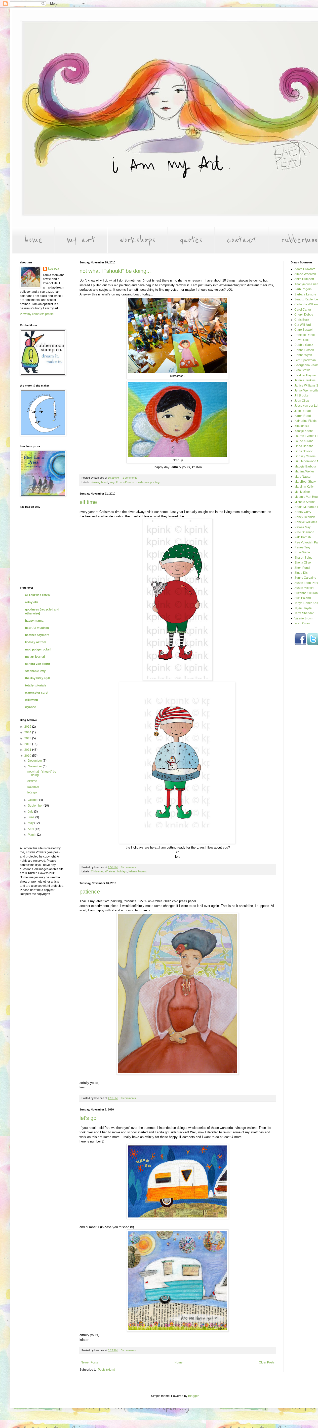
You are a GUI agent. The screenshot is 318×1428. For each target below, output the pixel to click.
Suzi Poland (302, 598)
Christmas (97, 871)
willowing (31, 700)
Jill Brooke (301, 395)
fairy (112, 482)
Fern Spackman (305, 360)
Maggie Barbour (305, 466)
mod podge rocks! (38, 649)
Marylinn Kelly (304, 486)
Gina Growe (302, 370)
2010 (28, 755)
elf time (88, 502)
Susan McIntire (304, 588)
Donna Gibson (304, 350)
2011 (28, 749)
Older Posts (267, 1362)
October (33, 800)
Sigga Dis (301, 572)
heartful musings (37, 628)
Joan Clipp (301, 400)
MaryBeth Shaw (305, 481)
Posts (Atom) (106, 1369)
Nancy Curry (302, 512)
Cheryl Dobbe (303, 314)
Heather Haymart (306, 375)
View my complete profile (37, 314)
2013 (28, 738)
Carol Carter (302, 309)
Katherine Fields (305, 421)
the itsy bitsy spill (37, 678)
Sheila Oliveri (303, 562)
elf (106, 871)
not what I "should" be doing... (115, 271)
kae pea (53, 268)
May (31, 823)
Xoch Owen (302, 623)
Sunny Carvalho (305, 577)
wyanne (30, 707)
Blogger (193, 1396)
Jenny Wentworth (306, 390)
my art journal (35, 656)
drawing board (99, 482)
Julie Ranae (302, 411)
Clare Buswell (303, 329)
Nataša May (302, 527)
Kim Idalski (301, 426)
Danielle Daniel (305, 335)
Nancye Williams (305, 522)
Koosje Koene (304, 431)
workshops (137, 240)
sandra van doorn (37, 664)
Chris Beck (301, 319)
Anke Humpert (304, 279)
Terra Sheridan (304, 613)
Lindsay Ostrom (305, 456)
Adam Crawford (305, 269)
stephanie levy (35, 671)
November (35, 766)
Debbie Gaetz (303, 345)
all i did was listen (37, 595)
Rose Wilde (302, 552)
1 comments (129, 477)
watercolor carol (36, 692)
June (31, 817)
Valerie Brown (303, 618)
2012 (28, 744)
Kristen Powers (125, 482)
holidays (122, 871)
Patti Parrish (302, 537)
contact (242, 240)
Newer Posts (89, 1362)
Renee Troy (302, 547)
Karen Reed (302, 416)
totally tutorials (35, 685)
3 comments (128, 1350)
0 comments (128, 867)
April (31, 829)
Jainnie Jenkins (305, 380)
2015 (28, 726)
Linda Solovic (303, 451)
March (32, 834)
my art (81, 240)
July (31, 811)
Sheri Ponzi (302, 568)
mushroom (142, 482)
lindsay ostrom (35, 642)
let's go (88, 1118)
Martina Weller (304, 471)
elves (112, 871)
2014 (28, 732)
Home (178, 1362)
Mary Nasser (303, 476)
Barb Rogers (303, 289)
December (35, 760)
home (33, 240)
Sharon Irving (303, 557)
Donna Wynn (303, 355)
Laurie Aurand (304, 441)
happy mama (34, 620)
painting (154, 482)
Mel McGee (302, 492)
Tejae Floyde (303, 608)
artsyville (31, 602)
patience (90, 892)
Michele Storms (304, 502)
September (35, 805)
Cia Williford (302, 324)
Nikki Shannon (304, 532)
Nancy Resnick (304, 517)
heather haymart (37, 635)
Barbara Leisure (305, 294)
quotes (191, 240)
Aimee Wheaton (305, 274)
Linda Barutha (304, 446)
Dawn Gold (302, 340)
